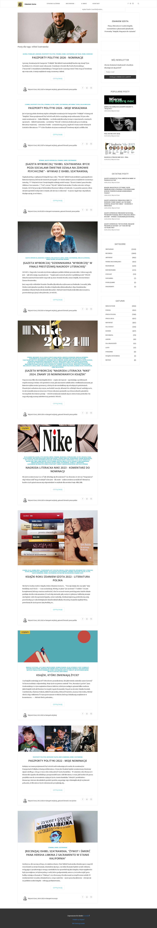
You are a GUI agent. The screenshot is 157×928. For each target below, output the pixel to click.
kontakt (86, 916)
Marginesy (36, 357)
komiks (108, 331)
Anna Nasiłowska (58, 367)
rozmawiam (56, 211)
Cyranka (58, 54)
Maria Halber (50, 259)
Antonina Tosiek (74, 104)
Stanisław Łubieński (34, 54)
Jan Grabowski (84, 668)
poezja (108, 310)
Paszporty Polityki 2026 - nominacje (57, 57)
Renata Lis (70, 363)
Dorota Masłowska (55, 357)
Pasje (89, 457)
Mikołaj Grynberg (82, 357)
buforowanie (111, 270)
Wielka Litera (63, 570)
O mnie (84, 3)
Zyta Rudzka (44, 457)
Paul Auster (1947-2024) (112, 134)
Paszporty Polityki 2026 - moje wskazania (57, 108)
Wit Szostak (29, 460)
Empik (51, 457)
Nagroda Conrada (44, 258)
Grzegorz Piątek (50, 462)
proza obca (110, 318)
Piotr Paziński (87, 360)
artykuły (54, 89)
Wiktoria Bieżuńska (39, 458)
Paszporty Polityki (48, 54)
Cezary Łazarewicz (59, 363)
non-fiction (72, 801)
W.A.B (42, 357)
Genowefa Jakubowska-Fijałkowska (40, 361)
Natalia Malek (62, 461)
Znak (60, 358)
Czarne (27, 104)
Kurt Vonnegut (83, 667)
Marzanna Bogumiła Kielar (34, 364)
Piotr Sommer (51, 461)
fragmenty (110, 286)
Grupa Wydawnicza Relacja (43, 460)
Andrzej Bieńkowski (69, 464)
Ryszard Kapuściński (33, 668)
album (108, 339)
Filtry (52, 104)
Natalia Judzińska (56, 365)
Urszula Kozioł (68, 364)
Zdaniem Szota (30, 4)
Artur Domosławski (81, 670)
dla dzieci (109, 327)
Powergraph (74, 458)
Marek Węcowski (68, 365)
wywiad (41, 160)
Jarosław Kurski (52, 458)
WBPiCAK (66, 458)
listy (107, 347)
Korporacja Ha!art (59, 460)
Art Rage (78, 54)
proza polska (73, 89)
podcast (109, 274)
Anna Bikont (42, 461)
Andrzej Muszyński (37, 462)
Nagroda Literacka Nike (82, 364)
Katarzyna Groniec (62, 259)
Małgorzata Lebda (57, 258)
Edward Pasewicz (72, 668)
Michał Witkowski (81, 361)
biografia (109, 335)
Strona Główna (53, 3)
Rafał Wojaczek (60, 668)
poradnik (109, 352)
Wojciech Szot (32, 89)
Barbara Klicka (83, 363)
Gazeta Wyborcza (51, 160)
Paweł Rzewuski (87, 54)
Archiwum (70, 3)
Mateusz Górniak (82, 464)
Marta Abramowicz (75, 360)
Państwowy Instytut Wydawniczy (34, 360)
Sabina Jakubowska (85, 458)
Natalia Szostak (53, 671)
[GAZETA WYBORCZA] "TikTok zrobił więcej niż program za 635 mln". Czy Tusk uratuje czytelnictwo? (119, 225)
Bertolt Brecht (68, 670)
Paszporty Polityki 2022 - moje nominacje (57, 760)
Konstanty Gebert (55, 464)
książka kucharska (113, 356)
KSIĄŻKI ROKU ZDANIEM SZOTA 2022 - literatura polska (58, 578)
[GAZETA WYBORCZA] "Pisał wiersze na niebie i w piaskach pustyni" (119, 179)
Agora (25, 54)
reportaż (109, 322)
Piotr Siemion (72, 461)
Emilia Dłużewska (84, 258)
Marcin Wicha (34, 571)
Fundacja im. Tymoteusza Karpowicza (40, 363)
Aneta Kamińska (64, 757)
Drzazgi (84, 457)
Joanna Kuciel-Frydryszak (83, 365)
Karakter (31, 457)
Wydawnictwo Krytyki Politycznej (74, 358)
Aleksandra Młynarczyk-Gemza (38, 464)
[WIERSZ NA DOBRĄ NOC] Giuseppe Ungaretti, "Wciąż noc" (118, 108)
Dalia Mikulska (85, 104)
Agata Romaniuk (37, 573)
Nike (75, 363)
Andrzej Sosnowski (68, 357)
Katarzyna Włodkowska (65, 573)
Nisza (46, 357)
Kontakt (96, 3)
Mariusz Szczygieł (32, 667)
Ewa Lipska (71, 361)
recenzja (54, 899)
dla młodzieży (111, 343)
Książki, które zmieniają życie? (57, 675)
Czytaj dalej (57, 79)
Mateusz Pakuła (32, 670)
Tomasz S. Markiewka (77, 462)
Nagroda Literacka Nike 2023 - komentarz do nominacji (58, 469)
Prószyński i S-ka (72, 460)
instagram (110, 249)
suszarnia (109, 278)
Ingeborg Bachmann (48, 668)
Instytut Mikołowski (59, 361)
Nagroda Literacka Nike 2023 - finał (116, 157)
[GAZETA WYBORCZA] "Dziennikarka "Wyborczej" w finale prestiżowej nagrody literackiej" (57, 264)
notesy (108, 360)
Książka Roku (78, 573)
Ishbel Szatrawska (68, 54)
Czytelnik (54, 358)
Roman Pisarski (61, 667)
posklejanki (110, 282)
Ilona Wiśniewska (83, 461)
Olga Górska (27, 458)
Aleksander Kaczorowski (38, 358)
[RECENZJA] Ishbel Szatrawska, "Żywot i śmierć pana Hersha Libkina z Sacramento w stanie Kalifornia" (57, 854)
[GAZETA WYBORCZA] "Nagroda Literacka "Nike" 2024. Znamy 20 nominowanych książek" (57, 372)
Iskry (49, 358)
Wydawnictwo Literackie (54, 360)
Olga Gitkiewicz (72, 667)
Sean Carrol (63, 671)
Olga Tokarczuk (84, 460)
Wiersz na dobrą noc (113, 261)
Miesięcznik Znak (31, 461)
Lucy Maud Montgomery (47, 667)
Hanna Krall (36, 570)
